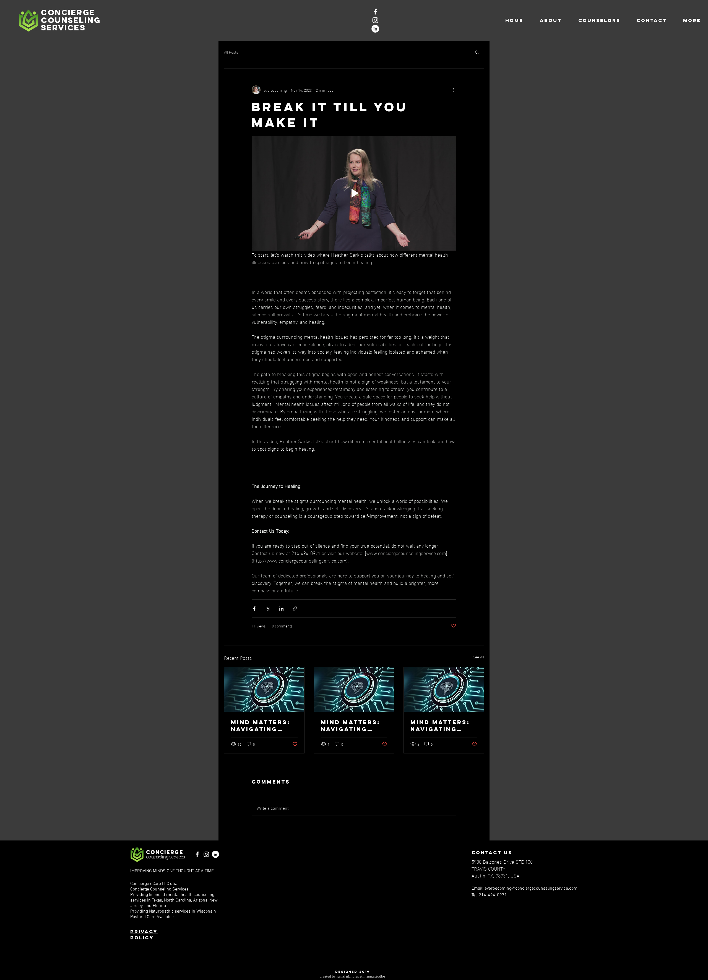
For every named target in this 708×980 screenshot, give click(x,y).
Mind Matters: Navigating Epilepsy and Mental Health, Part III (353, 725)
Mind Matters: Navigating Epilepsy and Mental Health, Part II (442, 725)
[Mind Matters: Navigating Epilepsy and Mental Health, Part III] (354, 689)
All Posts (231, 52)
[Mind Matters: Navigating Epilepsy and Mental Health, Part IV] (264, 689)
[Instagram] (375, 20)
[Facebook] (375, 11)
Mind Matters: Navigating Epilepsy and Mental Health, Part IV (263, 725)
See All (478, 657)
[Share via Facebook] (254, 608)
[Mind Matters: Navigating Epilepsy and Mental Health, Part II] (444, 689)
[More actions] (453, 89)
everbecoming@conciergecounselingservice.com (531, 888)
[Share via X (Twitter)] (267, 608)
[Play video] (354, 193)
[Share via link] (295, 608)
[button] (477, 52)
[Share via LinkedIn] (281, 608)
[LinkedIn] (375, 29)
